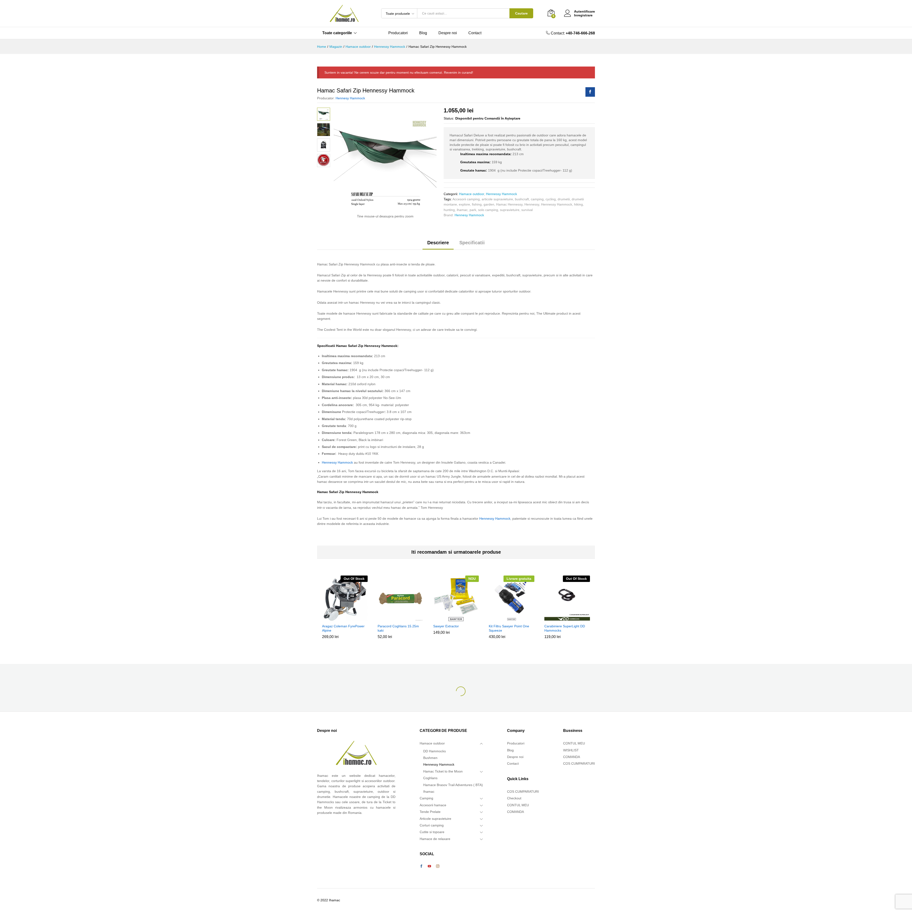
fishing (477, 204)
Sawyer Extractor (446, 626)
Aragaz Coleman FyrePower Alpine (343, 628)
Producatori (398, 33)
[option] (345, 611)
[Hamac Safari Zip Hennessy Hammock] (590, 92)
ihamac (462, 210)
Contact (474, 33)
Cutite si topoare (432, 832)
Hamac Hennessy (509, 204)
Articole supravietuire (435, 819)
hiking (578, 204)
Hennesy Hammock (350, 98)
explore (464, 204)
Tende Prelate (430, 812)
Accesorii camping (466, 199)
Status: (449, 118)
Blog (423, 33)
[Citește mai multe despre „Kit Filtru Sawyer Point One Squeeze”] (511, 618)
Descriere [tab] (438, 242)
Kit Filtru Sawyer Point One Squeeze (509, 628)
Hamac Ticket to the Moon (443, 771)
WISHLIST (571, 750)
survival (527, 210)
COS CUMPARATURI (523, 791)
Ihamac (428, 791)
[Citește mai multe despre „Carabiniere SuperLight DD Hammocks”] (566, 618)
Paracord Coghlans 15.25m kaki (398, 628)
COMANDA (515, 812)
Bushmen (430, 758)
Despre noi (447, 33)
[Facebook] (421, 866)
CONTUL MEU (518, 805)
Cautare (521, 13)
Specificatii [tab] (472, 242)
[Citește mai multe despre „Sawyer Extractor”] (455, 618)
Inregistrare (583, 15)
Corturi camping (432, 825)
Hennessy (531, 204)
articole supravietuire (497, 199)
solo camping (488, 210)
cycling (551, 199)
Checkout (514, 798)
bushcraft (522, 199)
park (473, 210)
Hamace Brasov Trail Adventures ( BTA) (453, 785)
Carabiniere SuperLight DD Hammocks (564, 628)
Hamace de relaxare (435, 839)
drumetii (564, 199)
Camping (426, 798)
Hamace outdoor (471, 194)
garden (489, 204)
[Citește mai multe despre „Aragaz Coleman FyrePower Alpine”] (344, 618)
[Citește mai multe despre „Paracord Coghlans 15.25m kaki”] (400, 618)
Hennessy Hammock (501, 194)
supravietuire (509, 210)
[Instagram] (437, 866)
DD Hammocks (434, 751)
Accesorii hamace (433, 805)
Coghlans (430, 778)
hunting (449, 210)
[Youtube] (429, 866)
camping (537, 199)
